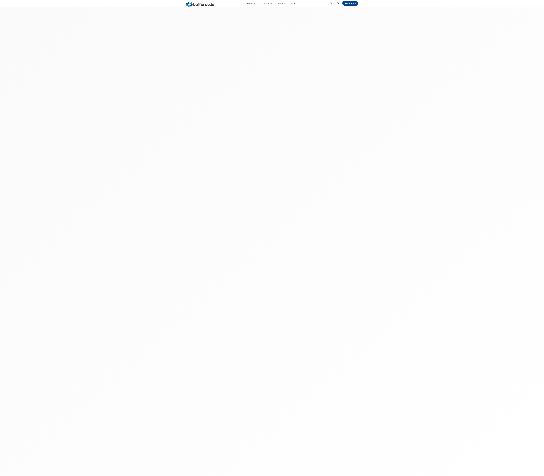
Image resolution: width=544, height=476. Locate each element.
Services (251, 3)
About (293, 3)
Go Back (283, 268)
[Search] (331, 3)
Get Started (350, 3)
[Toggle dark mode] (337, 3)
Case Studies (266, 3)
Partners (282, 3)
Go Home (264, 268)
